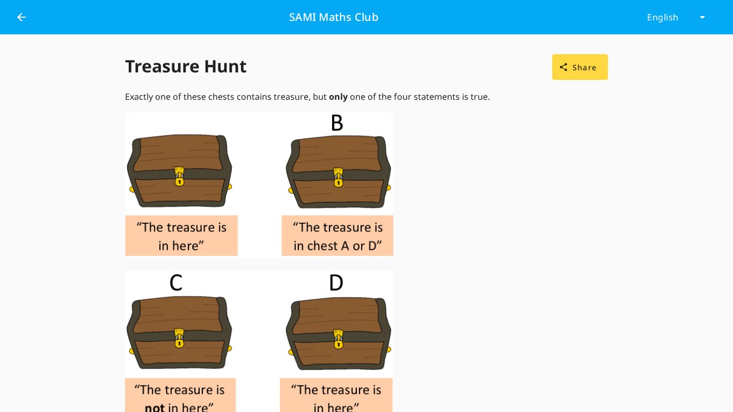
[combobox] (676, 17)
